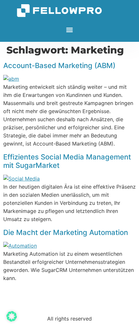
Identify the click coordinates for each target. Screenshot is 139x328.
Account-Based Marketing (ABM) (59, 65)
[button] (69, 30)
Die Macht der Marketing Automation (65, 232)
